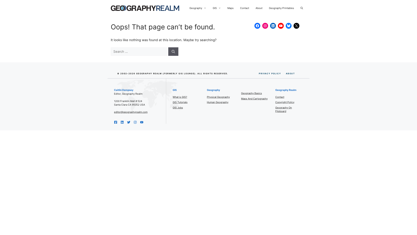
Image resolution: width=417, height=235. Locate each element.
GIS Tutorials (180, 102)
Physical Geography (218, 97)
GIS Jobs (178, 107)
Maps (230, 8)
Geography (195, 8)
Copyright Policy (284, 102)
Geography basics (251, 93)
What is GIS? (180, 97)
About (259, 8)
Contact (244, 8)
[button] (301, 8)
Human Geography (217, 102)
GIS (215, 8)
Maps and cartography (254, 98)
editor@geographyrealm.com (131, 112)
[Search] (173, 51)
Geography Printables (281, 8)
